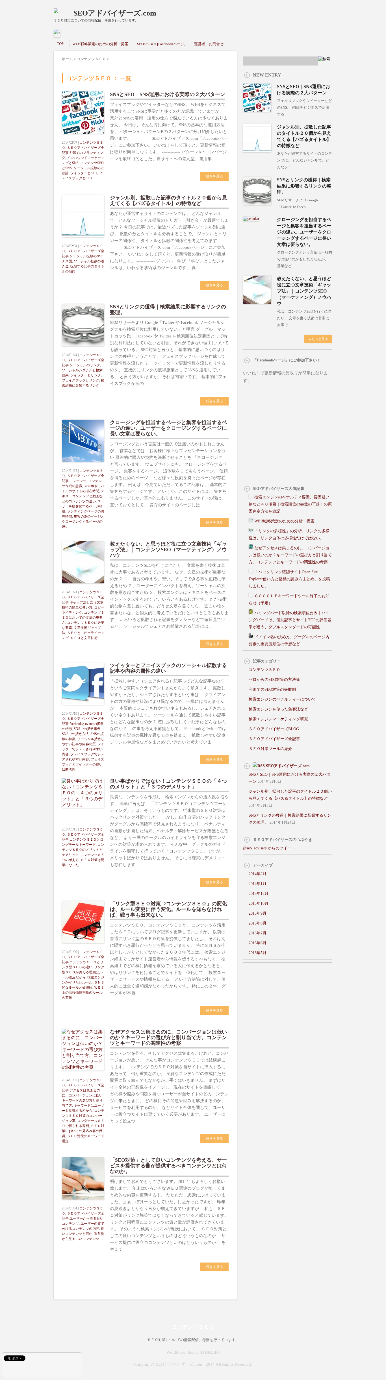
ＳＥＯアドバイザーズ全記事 (274, 739)
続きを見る (214, 176)
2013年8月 (257, 923)
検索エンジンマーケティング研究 (278, 719)
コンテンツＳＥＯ (264, 670)
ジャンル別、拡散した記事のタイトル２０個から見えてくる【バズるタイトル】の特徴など (168, 200)
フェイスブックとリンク (80, 380)
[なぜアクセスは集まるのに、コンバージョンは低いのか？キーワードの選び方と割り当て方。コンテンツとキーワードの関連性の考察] (83, 1073)
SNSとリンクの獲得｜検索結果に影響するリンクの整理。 (304, 186)
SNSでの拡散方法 (75, 734)
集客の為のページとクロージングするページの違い (83, 521)
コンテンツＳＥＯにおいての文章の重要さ (83, 618)
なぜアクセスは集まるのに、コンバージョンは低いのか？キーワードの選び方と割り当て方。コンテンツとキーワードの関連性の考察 (168, 1037)
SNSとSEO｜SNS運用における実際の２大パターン (167, 94)
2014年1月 (257, 884)
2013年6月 (257, 943)
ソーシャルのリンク (85, 365)
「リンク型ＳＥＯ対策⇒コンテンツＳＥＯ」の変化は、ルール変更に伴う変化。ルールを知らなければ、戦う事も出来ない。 (168, 909)
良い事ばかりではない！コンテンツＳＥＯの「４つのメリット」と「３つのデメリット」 (168, 784)
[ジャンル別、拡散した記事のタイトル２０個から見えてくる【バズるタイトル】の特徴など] (257, 150)
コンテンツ (78, 481)
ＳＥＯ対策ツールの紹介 (270, 749)
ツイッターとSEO (83, 173)
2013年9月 (257, 913)
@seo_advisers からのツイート (269, 848)
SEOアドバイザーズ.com (114, 13)
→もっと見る (318, 339)
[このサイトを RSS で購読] (259, 766)
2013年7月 (257, 933)
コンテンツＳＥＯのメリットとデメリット (83, 850)
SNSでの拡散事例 (87, 729)
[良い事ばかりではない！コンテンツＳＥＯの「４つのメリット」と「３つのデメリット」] (83, 810)
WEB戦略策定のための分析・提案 (100, 44)
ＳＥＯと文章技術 (83, 638)
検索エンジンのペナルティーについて (282, 699)
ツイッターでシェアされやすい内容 (83, 749)
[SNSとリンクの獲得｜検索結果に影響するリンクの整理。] (257, 202)
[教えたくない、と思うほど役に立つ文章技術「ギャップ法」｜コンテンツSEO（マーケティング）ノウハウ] (257, 301)
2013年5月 (257, 953)
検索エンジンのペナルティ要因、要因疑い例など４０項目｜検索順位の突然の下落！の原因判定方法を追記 (290, 504)
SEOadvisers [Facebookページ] (161, 44)
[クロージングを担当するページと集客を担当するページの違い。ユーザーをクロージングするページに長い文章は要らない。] (251, 219)
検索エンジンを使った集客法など (278, 709)
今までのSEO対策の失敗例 (272, 689)
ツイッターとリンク (85, 375)
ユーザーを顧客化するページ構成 (83, 506)
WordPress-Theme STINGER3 (193, 1352)
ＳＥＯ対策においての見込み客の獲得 (83, 1131)
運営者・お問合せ (209, 44)
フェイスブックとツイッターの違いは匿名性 (83, 764)
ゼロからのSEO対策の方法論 (274, 679)
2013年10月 (258, 903)
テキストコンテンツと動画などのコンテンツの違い (83, 496)
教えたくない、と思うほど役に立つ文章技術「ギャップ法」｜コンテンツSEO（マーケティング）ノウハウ (168, 549)
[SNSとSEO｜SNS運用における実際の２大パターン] (257, 109)
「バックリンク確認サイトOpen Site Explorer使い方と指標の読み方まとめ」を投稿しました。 (289, 579)
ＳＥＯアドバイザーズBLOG (274, 729)
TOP (60, 44)
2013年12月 (258, 893)
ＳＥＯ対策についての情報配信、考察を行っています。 (193, 1340)
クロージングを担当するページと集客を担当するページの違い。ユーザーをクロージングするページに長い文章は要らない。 (168, 428)
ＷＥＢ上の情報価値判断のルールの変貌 (83, 993)
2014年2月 (257, 874)
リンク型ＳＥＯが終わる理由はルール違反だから (83, 972)
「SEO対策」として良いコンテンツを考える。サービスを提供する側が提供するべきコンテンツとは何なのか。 (168, 1165)
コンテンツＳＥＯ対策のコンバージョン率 (83, 1116)
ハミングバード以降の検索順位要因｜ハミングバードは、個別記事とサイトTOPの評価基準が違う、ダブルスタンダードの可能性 (290, 620)
